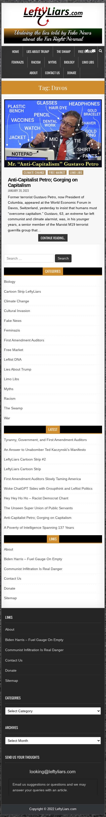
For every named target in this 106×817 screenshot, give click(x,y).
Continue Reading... (53, 237)
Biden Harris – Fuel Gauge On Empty (33, 559)
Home (15, 51)
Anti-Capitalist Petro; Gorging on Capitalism (37, 518)
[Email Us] (93, 51)
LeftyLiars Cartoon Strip (22, 469)
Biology (69, 62)
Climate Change (34, 172)
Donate (71, 72)
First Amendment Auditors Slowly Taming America (42, 479)
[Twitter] (86, 51)
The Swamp (64, 51)
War (7, 418)
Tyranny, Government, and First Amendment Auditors (45, 440)
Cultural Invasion (17, 311)
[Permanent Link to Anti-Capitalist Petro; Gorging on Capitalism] (53, 133)
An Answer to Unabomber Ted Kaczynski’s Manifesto (45, 450)
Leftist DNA (12, 359)
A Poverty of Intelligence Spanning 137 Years (39, 528)
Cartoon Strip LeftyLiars (22, 291)
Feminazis (18, 62)
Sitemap (10, 598)
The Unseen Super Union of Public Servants (38, 508)
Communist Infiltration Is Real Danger (33, 569)
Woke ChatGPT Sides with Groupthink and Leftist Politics (48, 488)
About (33, 72)
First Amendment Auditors (24, 340)
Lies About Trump (38, 51)
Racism (36, 62)
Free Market (57, 172)
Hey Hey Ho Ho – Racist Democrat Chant (36, 498)
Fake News (12, 321)
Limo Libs (88, 62)
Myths (52, 62)
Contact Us (52, 72)
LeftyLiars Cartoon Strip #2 (25, 459)
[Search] (100, 51)
